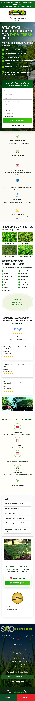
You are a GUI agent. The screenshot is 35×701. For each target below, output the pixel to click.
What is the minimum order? (14, 503)
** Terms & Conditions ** (24, 640)
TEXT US (27, 697)
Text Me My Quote (18, 121)
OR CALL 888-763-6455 (17, 125)
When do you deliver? (12, 513)
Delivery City (6, 104)
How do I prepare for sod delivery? (16, 518)
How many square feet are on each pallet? (15, 530)
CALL (9, 697)
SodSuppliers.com (19, 693)
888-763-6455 (19, 19)
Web (25, 693)
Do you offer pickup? (12, 508)
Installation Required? (8, 116)
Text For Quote (18, 583)
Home (8, 649)
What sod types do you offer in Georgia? (14, 523)
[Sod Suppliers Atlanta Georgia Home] (17, 12)
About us (24, 649)
